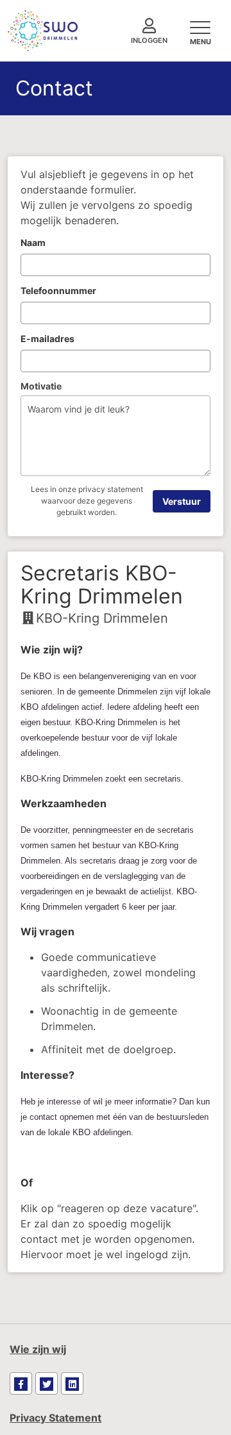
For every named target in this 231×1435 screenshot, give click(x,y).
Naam (33, 242)
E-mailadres (47, 338)
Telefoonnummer (58, 290)
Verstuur (181, 501)
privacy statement (110, 489)
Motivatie (41, 386)
